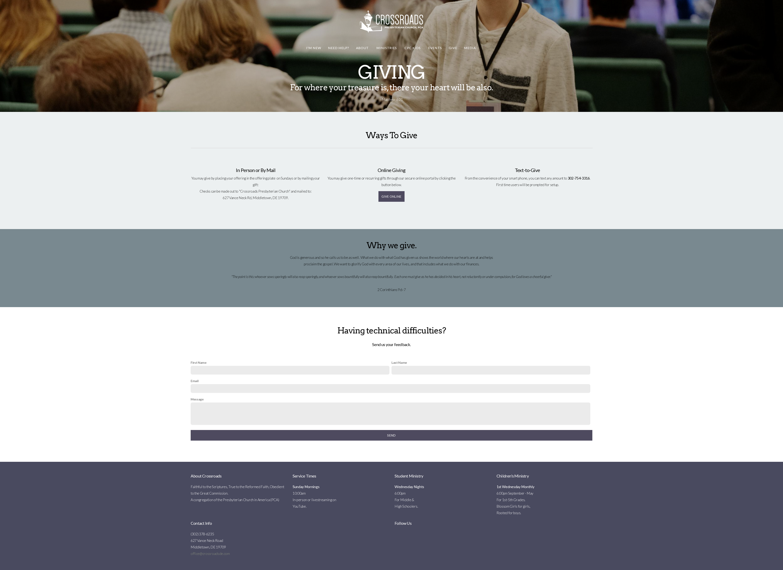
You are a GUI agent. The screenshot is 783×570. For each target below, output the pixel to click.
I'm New (313, 48)
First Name (199, 362)
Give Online (391, 196)
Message (197, 399)
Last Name (399, 362)
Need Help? (338, 48)
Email (194, 381)
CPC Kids (413, 48)
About (363, 48)
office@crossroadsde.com (210, 553)
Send (391, 435)
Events (435, 48)
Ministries (387, 48)
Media (470, 48)
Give (453, 48)
